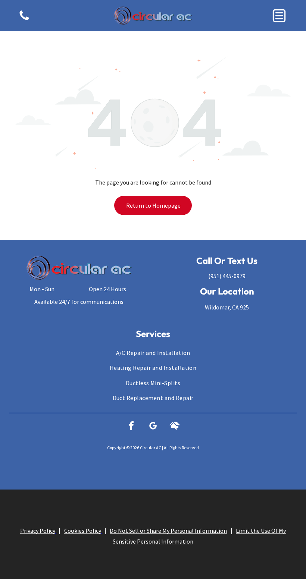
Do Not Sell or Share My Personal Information (168, 530)
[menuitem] (153, 352)
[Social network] (174, 426)
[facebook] (131, 426)
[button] (279, 15)
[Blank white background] (24, 19)
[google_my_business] (153, 426)
